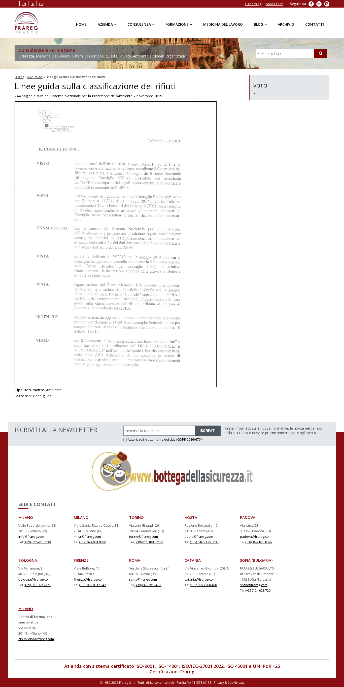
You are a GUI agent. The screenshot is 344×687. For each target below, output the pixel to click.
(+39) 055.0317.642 (92, 585)
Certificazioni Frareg (172, 672)
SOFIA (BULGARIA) (256, 560)
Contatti (314, 24)
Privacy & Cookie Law (229, 682)
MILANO (25, 517)
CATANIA (193, 560)
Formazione (177, 24)
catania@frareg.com (200, 579)
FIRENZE (81, 560)
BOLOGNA (27, 560)
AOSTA (191, 517)
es (41, 4)
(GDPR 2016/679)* (189, 439)
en (24, 4)
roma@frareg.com (143, 579)
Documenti (35, 77)
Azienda (105, 24)
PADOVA (247, 517)
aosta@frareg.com (199, 536)
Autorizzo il (136, 439)
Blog (258, 24)
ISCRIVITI (208, 431)
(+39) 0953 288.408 (203, 585)
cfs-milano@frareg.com (36, 639)
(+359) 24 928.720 (257, 590)
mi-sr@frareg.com (87, 536)
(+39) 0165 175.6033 (204, 542)
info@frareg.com (31, 536)
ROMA (134, 560)
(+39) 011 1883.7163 (148, 542)
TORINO (136, 517)
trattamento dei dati (160, 439)
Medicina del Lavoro (223, 24)
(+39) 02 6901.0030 (37, 542)
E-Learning (253, 4)
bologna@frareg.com (34, 579)
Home (81, 24)
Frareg (19, 77)
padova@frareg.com (255, 536)
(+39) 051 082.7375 (37, 585)
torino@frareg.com (143, 536)
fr (32, 4)
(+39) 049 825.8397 (258, 542)
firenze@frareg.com (89, 579)
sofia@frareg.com (253, 585)
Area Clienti (274, 4)
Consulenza (139, 24)
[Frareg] (26, 22)
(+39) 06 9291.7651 (147, 585)
